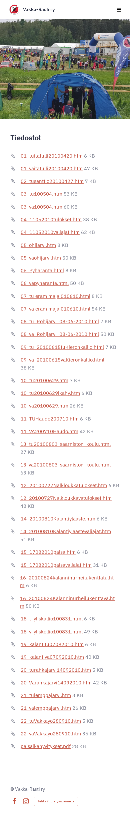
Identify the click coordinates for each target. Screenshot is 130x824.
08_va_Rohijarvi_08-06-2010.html (60, 334)
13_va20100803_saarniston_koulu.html (65, 464)
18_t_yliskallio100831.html (52, 618)
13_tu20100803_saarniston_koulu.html (65, 444)
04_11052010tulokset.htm (51, 219)
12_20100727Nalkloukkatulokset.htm (64, 485)
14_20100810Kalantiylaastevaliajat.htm (65, 531)
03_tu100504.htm (41, 194)
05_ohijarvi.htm (38, 245)
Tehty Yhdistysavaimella (56, 801)
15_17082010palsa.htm (48, 552)
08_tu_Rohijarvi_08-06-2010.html (60, 321)
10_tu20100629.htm (44, 380)
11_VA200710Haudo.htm (49, 431)
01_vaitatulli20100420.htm (52, 168)
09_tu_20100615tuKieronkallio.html (62, 347)
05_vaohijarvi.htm (41, 258)
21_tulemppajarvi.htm (46, 695)
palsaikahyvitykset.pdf (46, 746)
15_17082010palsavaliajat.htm (56, 565)
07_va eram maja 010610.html (55, 309)
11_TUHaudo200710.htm (50, 418)
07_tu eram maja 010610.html (55, 296)
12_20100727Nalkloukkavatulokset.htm (66, 498)
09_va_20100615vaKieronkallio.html (62, 360)
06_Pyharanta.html (42, 270)
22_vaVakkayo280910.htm (51, 733)
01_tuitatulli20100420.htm (52, 156)
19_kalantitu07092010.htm (52, 644)
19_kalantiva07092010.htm (52, 657)
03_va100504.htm (41, 207)
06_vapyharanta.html (45, 283)
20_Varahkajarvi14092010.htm (56, 682)
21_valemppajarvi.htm (46, 708)
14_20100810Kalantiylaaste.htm (58, 518)
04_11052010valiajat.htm (50, 232)
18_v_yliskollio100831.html (52, 631)
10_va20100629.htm (44, 406)
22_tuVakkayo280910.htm (51, 721)
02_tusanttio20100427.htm (52, 181)
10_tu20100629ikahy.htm (50, 393)
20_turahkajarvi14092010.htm (56, 670)
